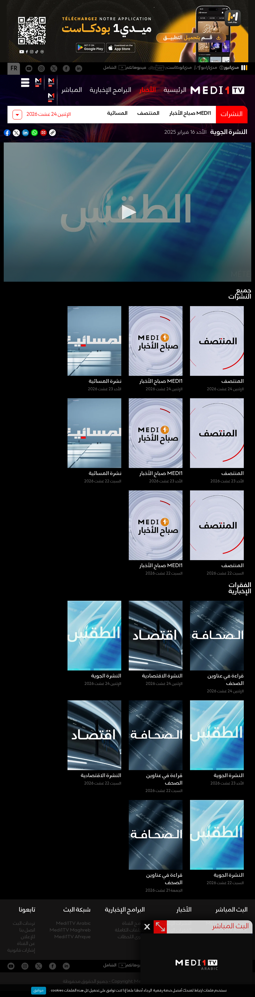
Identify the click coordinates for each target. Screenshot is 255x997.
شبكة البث (77, 909)
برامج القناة (133, 923)
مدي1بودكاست (179, 67)
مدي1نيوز (231, 67)
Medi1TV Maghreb (70, 930)
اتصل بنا (27, 930)
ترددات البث (24, 923)
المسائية (117, 113)
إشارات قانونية (21, 950)
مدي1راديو (209, 67)
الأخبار (147, 90)
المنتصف (148, 113)
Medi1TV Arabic (73, 923)
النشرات (232, 114)
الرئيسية (175, 90)
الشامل (110, 67)
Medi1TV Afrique (72, 937)
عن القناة (26, 943)
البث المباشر (231, 909)
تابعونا (27, 909)
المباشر (71, 90)
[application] (127, 212)
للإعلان (28, 937)
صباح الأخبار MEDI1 (190, 113)
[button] (127, 212)
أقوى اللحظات (131, 937)
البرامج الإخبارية (110, 90)
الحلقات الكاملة (130, 930)
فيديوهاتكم (136, 67)
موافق (39, 991)
